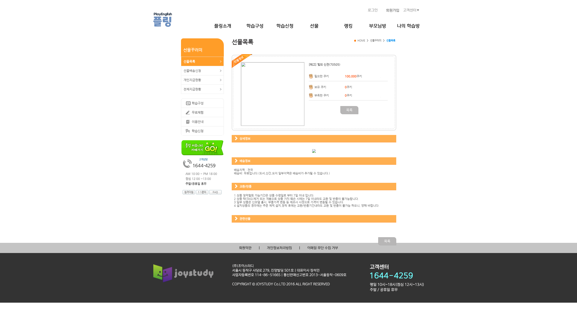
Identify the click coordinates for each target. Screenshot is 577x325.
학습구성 (198, 103)
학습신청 (198, 131)
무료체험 (198, 112)
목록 (349, 110)
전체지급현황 (192, 89)
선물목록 (189, 61)
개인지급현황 (192, 80)
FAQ (215, 192)
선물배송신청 (192, 70)
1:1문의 (202, 192)
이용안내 (198, 121)
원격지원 (188, 192)
